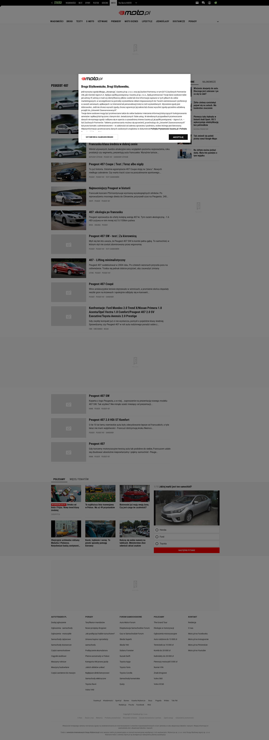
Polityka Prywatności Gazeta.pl (164, 129)
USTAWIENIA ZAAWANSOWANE (99, 137)
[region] (134, 108)
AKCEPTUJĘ (178, 137)
